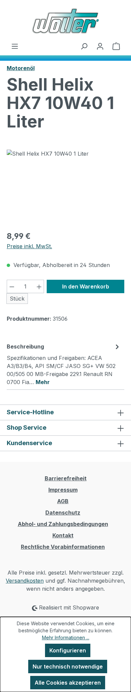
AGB (63, 501)
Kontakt (63, 535)
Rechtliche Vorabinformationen (63, 546)
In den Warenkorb (85, 286)
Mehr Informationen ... (65, 637)
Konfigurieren (67, 650)
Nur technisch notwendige (68, 666)
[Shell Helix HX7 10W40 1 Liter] (65, 187)
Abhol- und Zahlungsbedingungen (63, 524)
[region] (65, 187)
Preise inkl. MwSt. (29, 246)
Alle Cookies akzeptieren (68, 682)
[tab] (64, 364)
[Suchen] (84, 46)
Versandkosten (25, 580)
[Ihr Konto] (100, 46)
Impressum (63, 489)
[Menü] (15, 46)
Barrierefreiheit (66, 478)
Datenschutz (62, 512)
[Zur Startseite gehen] (65, 21)
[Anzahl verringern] (12, 286)
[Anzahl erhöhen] (39, 286)
